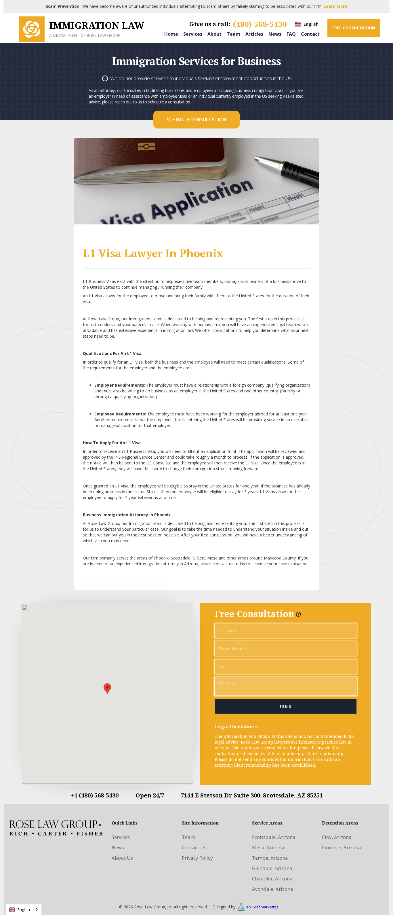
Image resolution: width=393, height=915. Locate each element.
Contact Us (194, 847)
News (274, 34)
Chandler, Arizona (272, 878)
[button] (307, 24)
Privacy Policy (197, 857)
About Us (122, 857)
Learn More (335, 6)
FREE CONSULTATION (353, 28)
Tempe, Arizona (270, 857)
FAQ (291, 34)
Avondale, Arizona (272, 889)
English (24, 909)
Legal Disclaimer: (236, 726)
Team (233, 34)
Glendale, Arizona (272, 868)
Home (171, 34)
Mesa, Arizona (268, 847)
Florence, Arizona (341, 847)
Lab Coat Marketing (261, 907)
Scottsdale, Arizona (273, 837)
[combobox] (24, 909)
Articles (254, 34)
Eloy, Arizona (337, 837)
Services (192, 34)
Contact (310, 34)
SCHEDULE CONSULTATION (196, 119)
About (214, 34)
